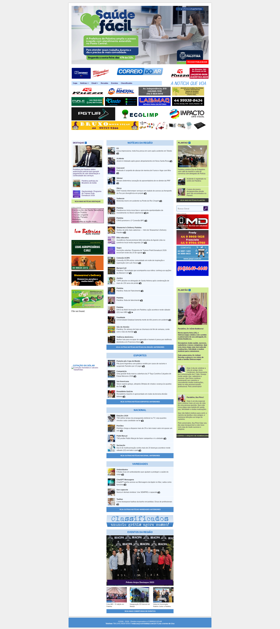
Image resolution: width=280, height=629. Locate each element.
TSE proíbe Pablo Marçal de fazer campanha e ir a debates (140, 437)
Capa (75, 83)
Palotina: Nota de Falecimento (129, 289)
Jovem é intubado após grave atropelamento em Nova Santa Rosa (143, 160)
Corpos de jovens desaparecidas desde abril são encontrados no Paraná (196, 192)
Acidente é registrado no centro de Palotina (196, 180)
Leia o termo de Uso (166, 624)
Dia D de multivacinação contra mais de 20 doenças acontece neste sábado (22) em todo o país (143, 447)
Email (94, 83)
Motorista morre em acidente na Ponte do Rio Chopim (138, 200)
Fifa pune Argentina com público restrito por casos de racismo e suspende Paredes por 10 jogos (142, 363)
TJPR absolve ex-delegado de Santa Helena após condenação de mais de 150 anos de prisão (143, 280)
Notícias (84, 83)
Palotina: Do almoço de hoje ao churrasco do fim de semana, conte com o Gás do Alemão (143, 329)
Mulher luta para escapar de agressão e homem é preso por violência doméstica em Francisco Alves (144, 339)
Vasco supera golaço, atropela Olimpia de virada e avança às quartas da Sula (144, 383)
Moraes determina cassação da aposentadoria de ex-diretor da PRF (143, 179)
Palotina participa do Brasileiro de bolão (90, 182)
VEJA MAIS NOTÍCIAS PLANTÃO (192, 200)
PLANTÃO (184, 290)
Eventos (114, 83)
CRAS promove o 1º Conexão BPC (131, 219)
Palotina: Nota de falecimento (128, 299)
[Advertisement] (192, 281)
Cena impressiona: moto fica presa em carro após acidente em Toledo (144, 149)
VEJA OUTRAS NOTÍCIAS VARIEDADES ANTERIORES (140, 509)
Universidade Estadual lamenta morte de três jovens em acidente (143, 318)
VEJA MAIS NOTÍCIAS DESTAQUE (87, 201)
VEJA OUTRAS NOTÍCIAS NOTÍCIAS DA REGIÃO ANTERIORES (140, 347)
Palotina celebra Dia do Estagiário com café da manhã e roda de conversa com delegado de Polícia (191, 171)
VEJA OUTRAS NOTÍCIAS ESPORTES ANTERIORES (140, 402)
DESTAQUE (79, 143)
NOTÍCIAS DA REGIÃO (140, 143)
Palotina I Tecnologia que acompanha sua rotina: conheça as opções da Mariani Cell (144, 270)
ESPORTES (140, 355)
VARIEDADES (140, 464)
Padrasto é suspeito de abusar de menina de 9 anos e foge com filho (144, 169)
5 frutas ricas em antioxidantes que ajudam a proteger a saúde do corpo (142, 472)
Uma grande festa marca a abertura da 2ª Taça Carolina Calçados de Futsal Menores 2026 (144, 373)
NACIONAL (140, 410)
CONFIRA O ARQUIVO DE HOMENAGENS (193, 436)
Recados (104, 83)
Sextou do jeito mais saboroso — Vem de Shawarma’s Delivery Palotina (141, 230)
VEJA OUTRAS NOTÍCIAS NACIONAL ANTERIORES (140, 455)
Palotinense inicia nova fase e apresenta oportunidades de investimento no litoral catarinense (140, 210)
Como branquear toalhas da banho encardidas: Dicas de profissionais (144, 500)
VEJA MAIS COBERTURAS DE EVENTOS (140, 611)
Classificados (126, 83)
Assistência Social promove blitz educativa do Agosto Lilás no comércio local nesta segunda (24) (141, 240)
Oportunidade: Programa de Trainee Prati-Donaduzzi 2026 (91, 193)
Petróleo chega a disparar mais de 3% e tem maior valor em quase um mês (144, 428)
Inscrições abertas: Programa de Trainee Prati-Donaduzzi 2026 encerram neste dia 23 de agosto (142, 250)
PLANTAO (184, 143)
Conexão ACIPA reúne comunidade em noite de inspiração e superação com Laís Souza (140, 260)
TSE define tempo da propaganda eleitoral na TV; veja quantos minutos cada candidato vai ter (141, 418)
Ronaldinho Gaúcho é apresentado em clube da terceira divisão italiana (142, 393)
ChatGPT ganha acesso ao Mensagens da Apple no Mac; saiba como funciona (144, 482)
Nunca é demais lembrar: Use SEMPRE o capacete (137, 491)
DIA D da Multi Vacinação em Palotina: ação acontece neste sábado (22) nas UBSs (143, 309)
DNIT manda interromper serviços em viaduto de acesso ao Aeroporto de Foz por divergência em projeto (144, 190)
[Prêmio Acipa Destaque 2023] (140, 585)
